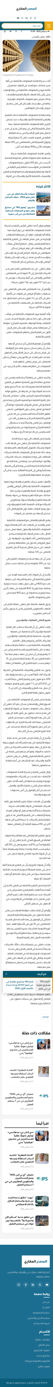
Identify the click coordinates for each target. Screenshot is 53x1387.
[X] (22, 18)
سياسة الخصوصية (41, 1312)
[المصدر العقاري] (26, 9)
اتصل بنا (46, 1307)
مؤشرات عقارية (42, 1339)
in (10, 31)
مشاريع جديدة (43, 1355)
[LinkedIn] (26, 18)
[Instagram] (35, 18)
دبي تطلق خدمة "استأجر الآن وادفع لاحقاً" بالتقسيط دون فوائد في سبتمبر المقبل (19, 1220)
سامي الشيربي (38, 36)
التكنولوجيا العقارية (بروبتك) (37, 1361)
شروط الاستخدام (42, 1323)
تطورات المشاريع (42, 1350)
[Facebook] (31, 18)
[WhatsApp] (5, 31)
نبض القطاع (44, 1345)
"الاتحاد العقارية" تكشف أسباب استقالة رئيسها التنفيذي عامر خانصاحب (21, 1073)
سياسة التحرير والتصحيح (39, 1318)
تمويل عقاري (44, 1366)
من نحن (46, 1302)
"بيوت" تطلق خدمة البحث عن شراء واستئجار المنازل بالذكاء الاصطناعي (20, 1201)
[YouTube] (18, 18)
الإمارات (45, 1017)
